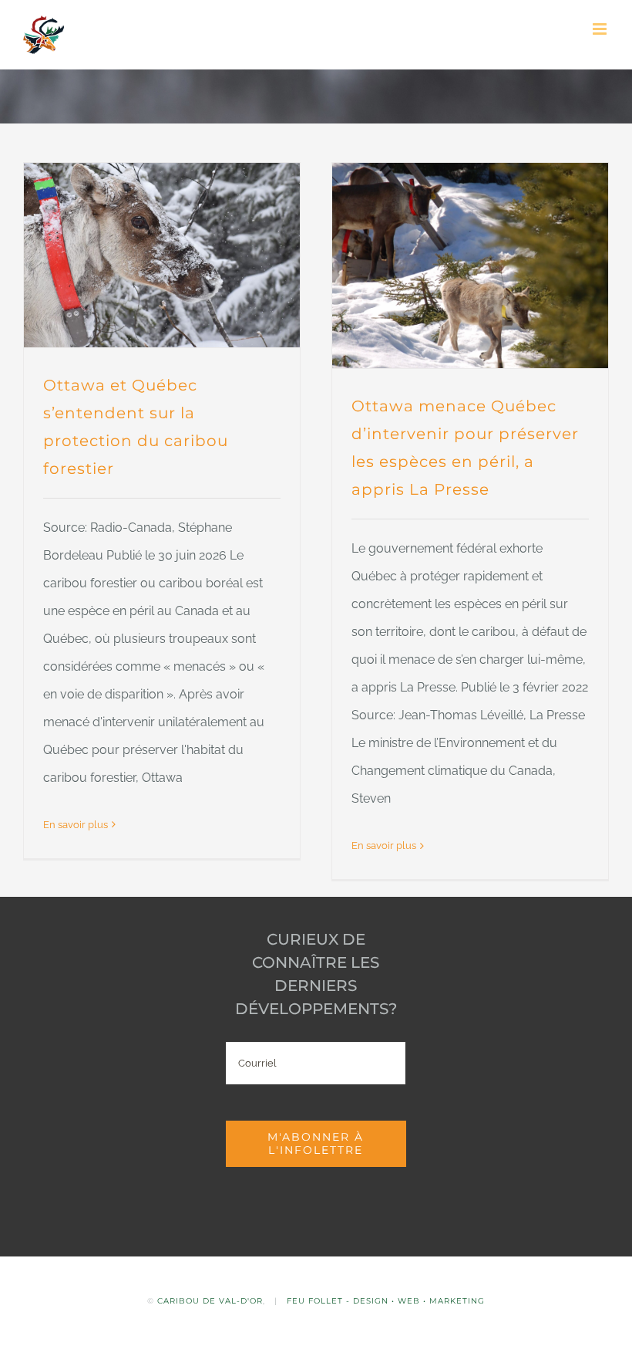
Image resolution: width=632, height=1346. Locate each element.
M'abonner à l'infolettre (315, 1143)
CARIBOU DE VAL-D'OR (210, 1301)
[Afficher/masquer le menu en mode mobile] (601, 29)
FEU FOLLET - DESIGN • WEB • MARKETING (386, 1301)
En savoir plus (75, 824)
